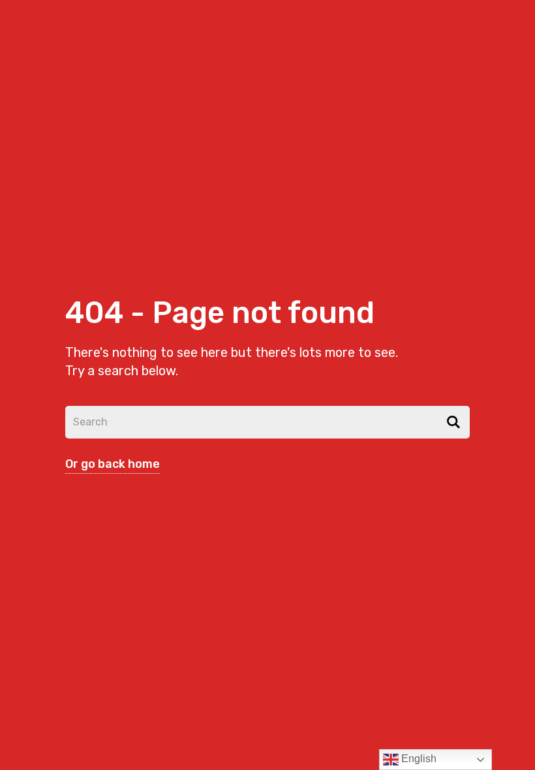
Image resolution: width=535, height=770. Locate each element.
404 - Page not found (219, 313)
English (417, 758)
